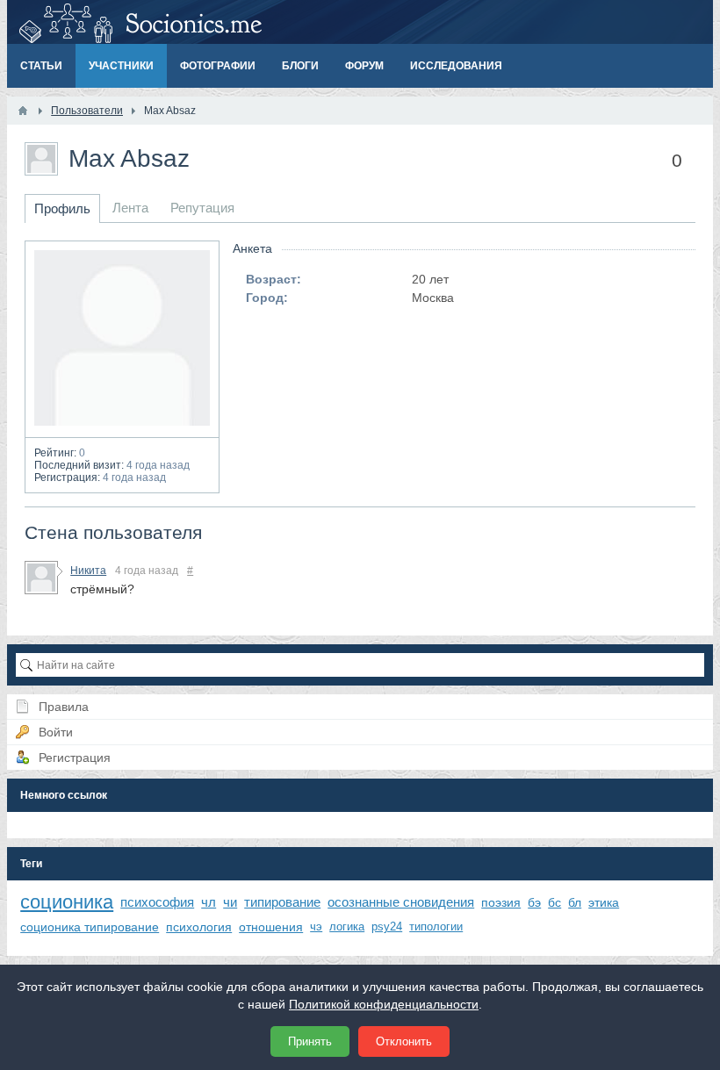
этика (603, 902)
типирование (282, 901)
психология (199, 927)
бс (554, 902)
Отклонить (404, 1041)
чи (230, 901)
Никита (88, 570)
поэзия (501, 902)
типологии (436, 926)
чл (208, 901)
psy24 (386, 926)
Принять (310, 1041)
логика (346, 926)
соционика (66, 902)
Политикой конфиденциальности (384, 1004)
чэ (316, 926)
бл (574, 902)
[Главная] (23, 111)
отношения (271, 927)
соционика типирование (89, 927)
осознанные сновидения (401, 901)
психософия (157, 901)
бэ (534, 902)
